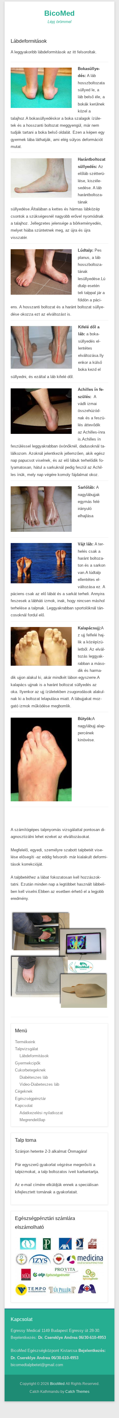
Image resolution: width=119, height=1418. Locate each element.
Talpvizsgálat (26, 1049)
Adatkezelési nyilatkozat (41, 1113)
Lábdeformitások (29, 41)
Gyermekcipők (28, 1063)
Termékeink (25, 1042)
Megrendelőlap (32, 1120)
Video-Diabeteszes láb (39, 1084)
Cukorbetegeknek (30, 1070)
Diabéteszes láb (34, 1077)
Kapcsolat (24, 1105)
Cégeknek (24, 1091)
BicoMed (59, 13)
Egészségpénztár (30, 1098)
